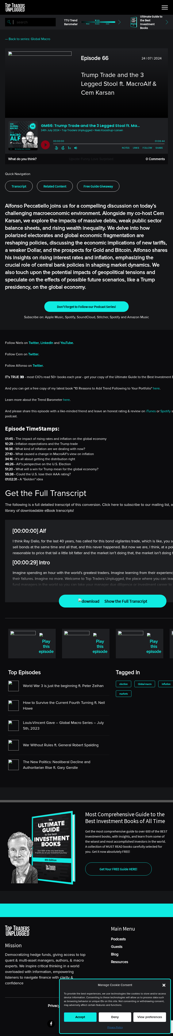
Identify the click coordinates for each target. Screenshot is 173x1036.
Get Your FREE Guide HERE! (118, 869)
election (123, 684)
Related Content (54, 186)
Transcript (19, 186)
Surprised (106, 159)
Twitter (33, 354)
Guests (116, 946)
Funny (85, 159)
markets (123, 693)
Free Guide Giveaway (98, 186)
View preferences (149, 1017)
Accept (80, 1017)
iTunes (151, 411)
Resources (119, 961)
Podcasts (118, 939)
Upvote (74, 159)
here (156, 388)
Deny (115, 1017)
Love (94, 159)
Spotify (165, 411)
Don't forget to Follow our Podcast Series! (86, 306)
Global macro (144, 684)
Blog (114, 954)
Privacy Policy (115, 1027)
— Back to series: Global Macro (27, 39)
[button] (164, 985)
